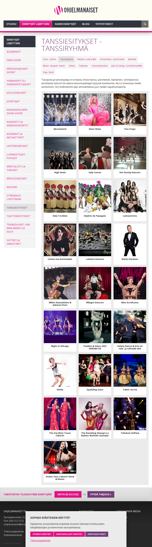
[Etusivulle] (76, 10)
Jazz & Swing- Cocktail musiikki (126, 65)
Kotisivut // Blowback (12, 543)
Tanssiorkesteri (100, 65)
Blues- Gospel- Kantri (54, 65)
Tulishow (83, 65)
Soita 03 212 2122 (68, 494)
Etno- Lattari (49, 59)
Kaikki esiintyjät (65, 24)
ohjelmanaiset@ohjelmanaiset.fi (21, 524)
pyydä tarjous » (100, 494)
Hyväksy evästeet (42, 534)
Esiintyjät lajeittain (35, 24)
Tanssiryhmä (66, 59)
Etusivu (11, 24)
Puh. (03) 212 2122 (14, 520)
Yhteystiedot (104, 24)
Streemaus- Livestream (112, 59)
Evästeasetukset (13, 535)
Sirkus (72, 65)
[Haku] (144, 24)
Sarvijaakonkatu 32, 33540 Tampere (24, 517)
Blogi (86, 24)
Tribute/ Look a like (86, 59)
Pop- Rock (48, 72)
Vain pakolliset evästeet (69, 534)
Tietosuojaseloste (14, 531)
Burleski (132, 59)
